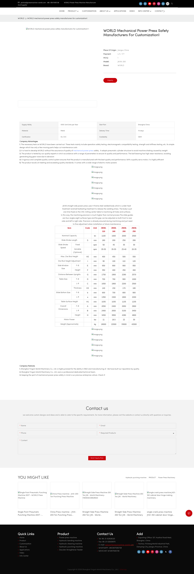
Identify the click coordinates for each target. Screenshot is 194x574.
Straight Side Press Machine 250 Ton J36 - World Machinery (129, 513)
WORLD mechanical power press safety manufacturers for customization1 (57, 18)
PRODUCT (152, 478)
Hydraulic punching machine (136, 478)
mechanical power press (83, 151)
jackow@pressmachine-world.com (33, 3)
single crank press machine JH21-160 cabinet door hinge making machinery (160, 514)
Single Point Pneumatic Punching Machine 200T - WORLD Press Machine (29, 514)
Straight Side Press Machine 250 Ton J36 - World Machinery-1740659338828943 (96, 514)
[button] (164, 11)
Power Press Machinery (166, 478)
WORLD (21, 18)
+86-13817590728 (55, 3)
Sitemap (123, 570)
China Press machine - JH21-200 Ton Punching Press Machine (63, 514)
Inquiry (110, 80)
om (119, 545)
